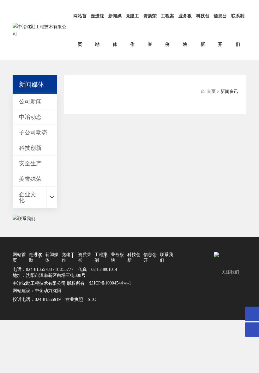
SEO (92, 299)
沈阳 (56, 290)
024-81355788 (39, 269)
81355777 (64, 269)
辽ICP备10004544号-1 (110, 283)
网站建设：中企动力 (32, 290)
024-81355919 (48, 299)
